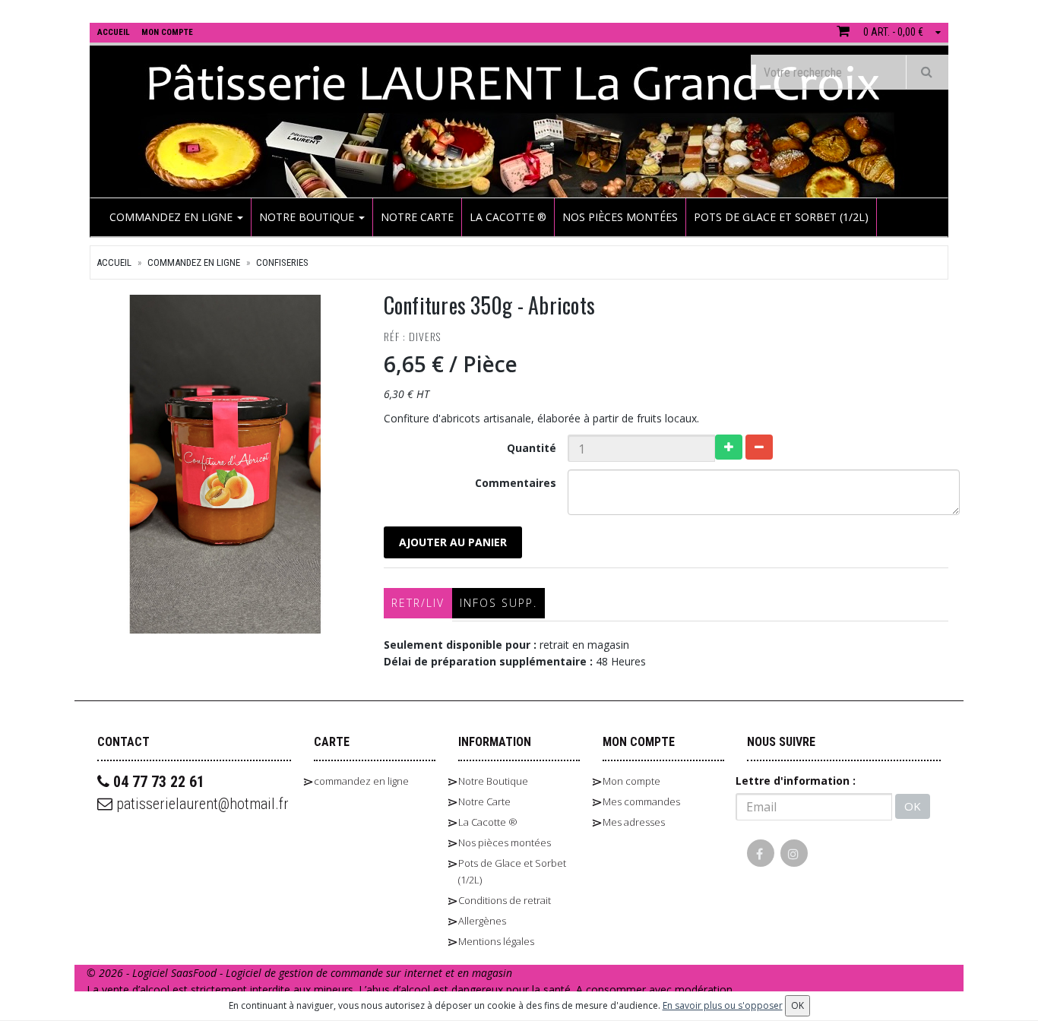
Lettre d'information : (796, 780)
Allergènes (482, 921)
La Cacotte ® (508, 217)
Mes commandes (641, 801)
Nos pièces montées (620, 217)
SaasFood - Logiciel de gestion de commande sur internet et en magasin (341, 973)
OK (912, 806)
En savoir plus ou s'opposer (723, 1005)
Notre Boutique (308, 217)
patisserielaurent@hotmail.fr (200, 804)
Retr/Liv (418, 603)
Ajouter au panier (453, 542)
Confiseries (282, 262)
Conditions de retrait (504, 900)
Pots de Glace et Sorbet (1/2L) (781, 217)
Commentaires (515, 483)
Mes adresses (634, 822)
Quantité (531, 448)
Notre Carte (417, 217)
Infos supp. (498, 603)
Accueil (114, 262)
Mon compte (631, 781)
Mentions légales (496, 941)
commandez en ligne (172, 217)
